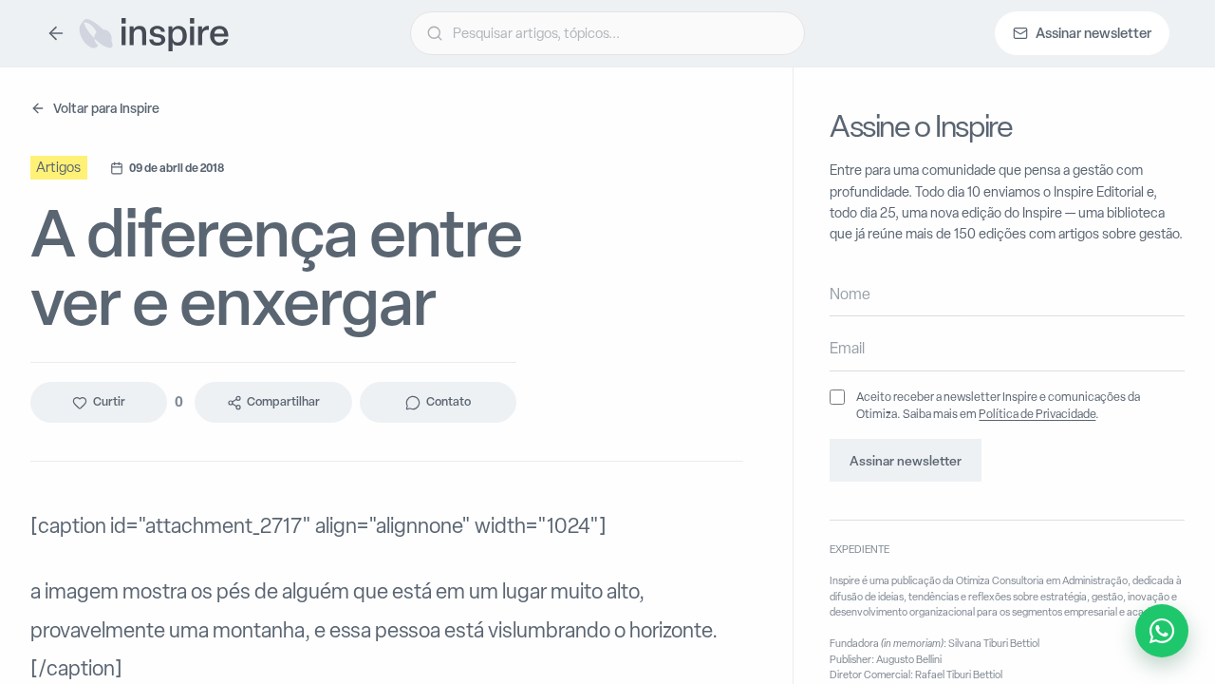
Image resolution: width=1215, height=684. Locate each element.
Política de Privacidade (1037, 414)
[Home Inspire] (153, 33)
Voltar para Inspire (106, 108)
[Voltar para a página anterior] (56, 33)
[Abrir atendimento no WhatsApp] (1161, 630)
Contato (448, 402)
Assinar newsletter (906, 460)
